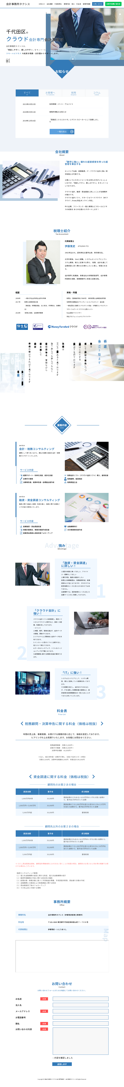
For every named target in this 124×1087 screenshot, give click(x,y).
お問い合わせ (97, 4)
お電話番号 (21, 1017)
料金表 (78, 4)
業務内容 (67, 4)
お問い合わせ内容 (24, 1029)
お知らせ (42, 4)
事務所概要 (86, 4)
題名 (18, 1024)
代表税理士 (58, 4)
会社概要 (50, 4)
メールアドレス (23, 1011)
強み (73, 4)
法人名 (19, 1005)
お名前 (19, 999)
